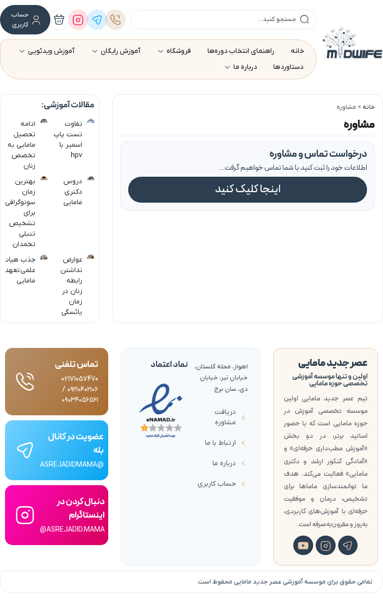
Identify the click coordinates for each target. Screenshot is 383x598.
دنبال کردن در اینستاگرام (81, 508)
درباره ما (245, 67)
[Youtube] (303, 546)
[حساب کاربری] (36, 19)
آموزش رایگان (121, 51)
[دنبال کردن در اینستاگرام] (25, 515)
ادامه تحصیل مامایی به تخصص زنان (21, 145)
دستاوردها (288, 67)
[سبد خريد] (59, 19)
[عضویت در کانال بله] (25, 450)
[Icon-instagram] (326, 546)
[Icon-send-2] (348, 546)
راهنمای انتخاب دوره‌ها (240, 51)
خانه (297, 51)
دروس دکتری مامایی (72, 192)
